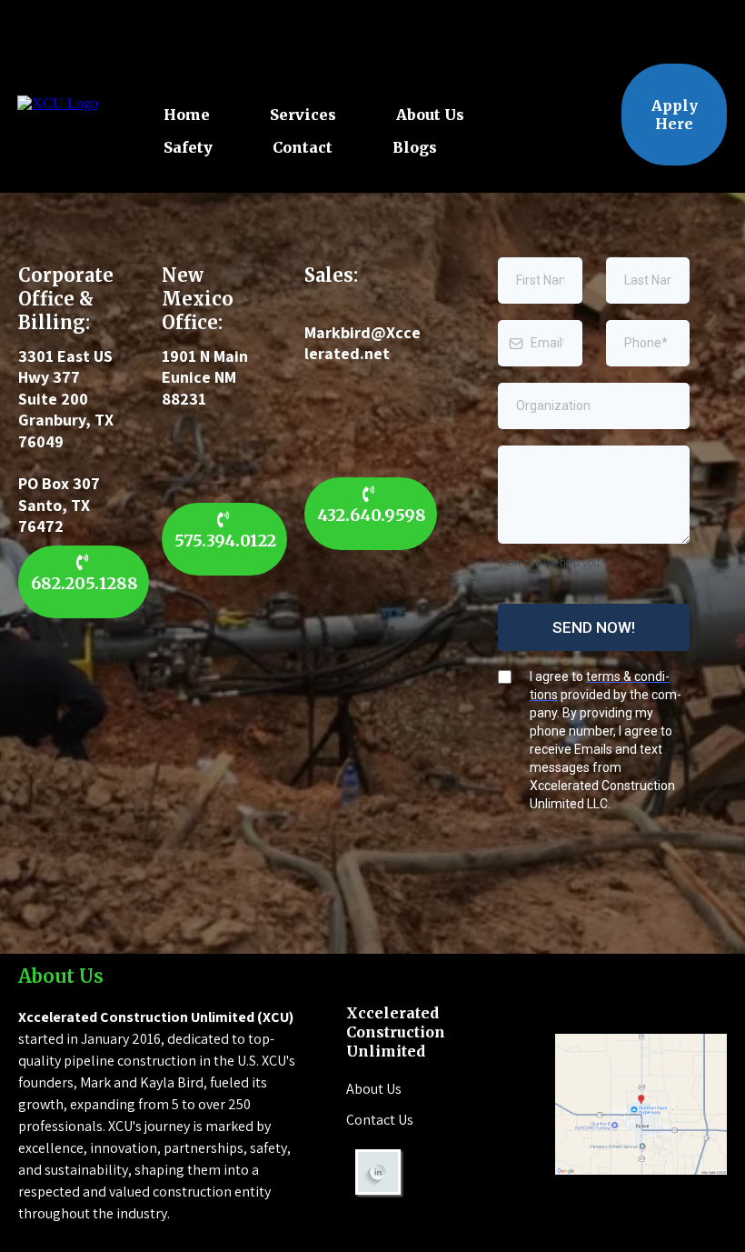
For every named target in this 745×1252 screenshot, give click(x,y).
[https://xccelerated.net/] (58, 103)
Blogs (414, 147)
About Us (430, 114)
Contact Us (379, 1119)
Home (187, 114)
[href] (641, 1104)
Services (303, 114)
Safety (188, 147)
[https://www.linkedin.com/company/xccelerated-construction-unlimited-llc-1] (432, 1172)
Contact (303, 147)
